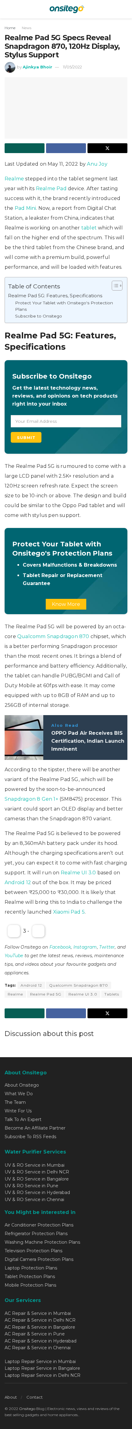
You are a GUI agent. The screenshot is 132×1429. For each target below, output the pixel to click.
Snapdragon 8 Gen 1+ (31, 799)
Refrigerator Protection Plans (36, 1233)
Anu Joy (97, 164)
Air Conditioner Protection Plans (39, 1225)
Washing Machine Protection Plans (42, 1242)
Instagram (85, 947)
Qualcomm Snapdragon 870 (53, 636)
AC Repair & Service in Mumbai (38, 1313)
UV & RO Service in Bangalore (37, 1179)
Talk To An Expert (23, 1119)
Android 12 (18, 882)
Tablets (111, 994)
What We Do (19, 1093)
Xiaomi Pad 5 (69, 912)
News (26, 27)
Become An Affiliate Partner (35, 1128)
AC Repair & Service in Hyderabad (40, 1341)
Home (10, 27)
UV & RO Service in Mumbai (34, 1165)
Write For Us (18, 1111)
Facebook (60, 947)
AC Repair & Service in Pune (35, 1334)
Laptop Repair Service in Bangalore (42, 1368)
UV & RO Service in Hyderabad (37, 1192)
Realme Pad (51, 188)
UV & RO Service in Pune (31, 1185)
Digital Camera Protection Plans (39, 1259)
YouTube (14, 955)
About (11, 1397)
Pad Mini (25, 208)
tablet (89, 228)
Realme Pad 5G (45, 994)
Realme (14, 179)
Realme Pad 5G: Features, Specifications (55, 296)
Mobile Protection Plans (30, 1285)
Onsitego (27, 1408)
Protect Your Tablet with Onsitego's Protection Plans (64, 306)
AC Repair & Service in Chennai (38, 1347)
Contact (34, 1397)
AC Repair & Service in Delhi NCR (40, 1320)
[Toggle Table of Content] (114, 285)
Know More (66, 604)
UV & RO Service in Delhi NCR (37, 1172)
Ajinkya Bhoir (37, 66)
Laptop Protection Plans (31, 1268)
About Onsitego (22, 1085)
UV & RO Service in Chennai (34, 1199)
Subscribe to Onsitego (38, 316)
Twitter (107, 947)
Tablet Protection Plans (30, 1276)
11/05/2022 (72, 66)
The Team (15, 1102)
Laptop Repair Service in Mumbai (40, 1361)
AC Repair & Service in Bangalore (40, 1327)
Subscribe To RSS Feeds (30, 1136)
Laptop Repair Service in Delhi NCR (42, 1375)
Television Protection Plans (33, 1251)
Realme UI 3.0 (79, 873)
